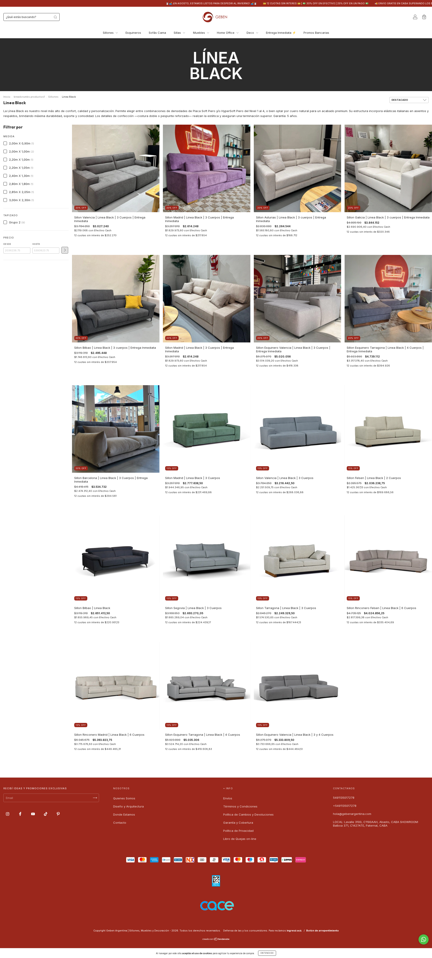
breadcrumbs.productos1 (29, 96)
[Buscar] (55, 17)
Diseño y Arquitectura (128, 806)
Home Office (226, 32)
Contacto (119, 822)
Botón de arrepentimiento (322, 930)
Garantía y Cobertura (238, 822)
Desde (7, 244)
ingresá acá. (294, 930)
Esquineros (133, 32)
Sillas (178, 32)
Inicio (6, 96)
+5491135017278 (344, 805)
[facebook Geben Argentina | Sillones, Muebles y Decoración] (20, 814)
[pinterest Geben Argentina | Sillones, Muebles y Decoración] (58, 814)
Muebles (199, 32)
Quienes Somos (124, 798)
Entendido (267, 953)
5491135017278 (343, 797)
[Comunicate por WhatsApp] (423, 939)
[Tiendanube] (216, 939)
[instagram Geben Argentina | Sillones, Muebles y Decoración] (8, 814)
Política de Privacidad (238, 830)
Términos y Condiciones (240, 806)
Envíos (227, 798)
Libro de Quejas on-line (239, 839)
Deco (251, 32)
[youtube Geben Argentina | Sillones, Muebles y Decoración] (33, 814)
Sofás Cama (157, 32)
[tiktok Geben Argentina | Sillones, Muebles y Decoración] (46, 814)
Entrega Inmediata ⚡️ (281, 32)
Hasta (36, 244)
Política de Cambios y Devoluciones (248, 814)
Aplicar (64, 250)
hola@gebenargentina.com (352, 814)
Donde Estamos (124, 814)
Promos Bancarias (316, 32)
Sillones (109, 32)
